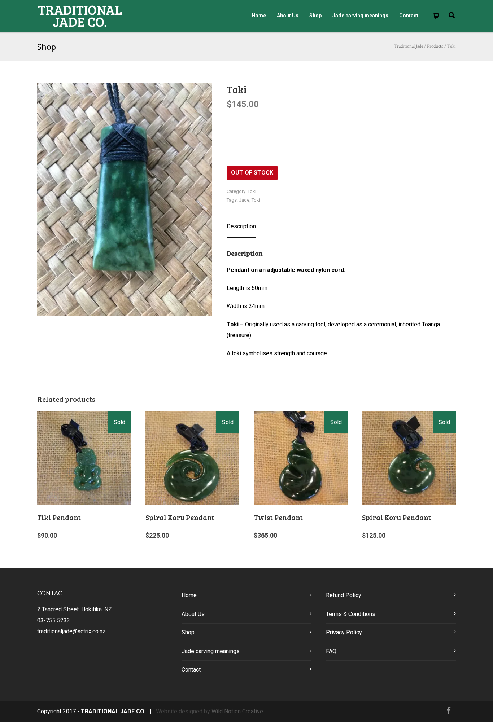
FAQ (331, 651)
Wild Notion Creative (237, 711)
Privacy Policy (344, 632)
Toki (252, 191)
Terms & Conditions (350, 614)
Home (259, 15)
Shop (315, 15)
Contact (408, 15)
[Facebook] (448, 711)
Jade (244, 200)
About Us (287, 15)
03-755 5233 (53, 620)
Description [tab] (241, 226)
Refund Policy (343, 595)
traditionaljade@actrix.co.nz (71, 631)
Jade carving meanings (360, 15)
